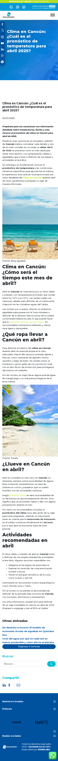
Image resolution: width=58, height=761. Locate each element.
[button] (51, 664)
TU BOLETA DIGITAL (29, 1)
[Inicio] (8, 15)
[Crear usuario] (24, 7)
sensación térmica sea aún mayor (26, 322)
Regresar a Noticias (29, 646)
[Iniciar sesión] (17, 7)
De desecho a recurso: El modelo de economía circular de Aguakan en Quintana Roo (28, 631)
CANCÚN (29, 722)
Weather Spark (17, 495)
